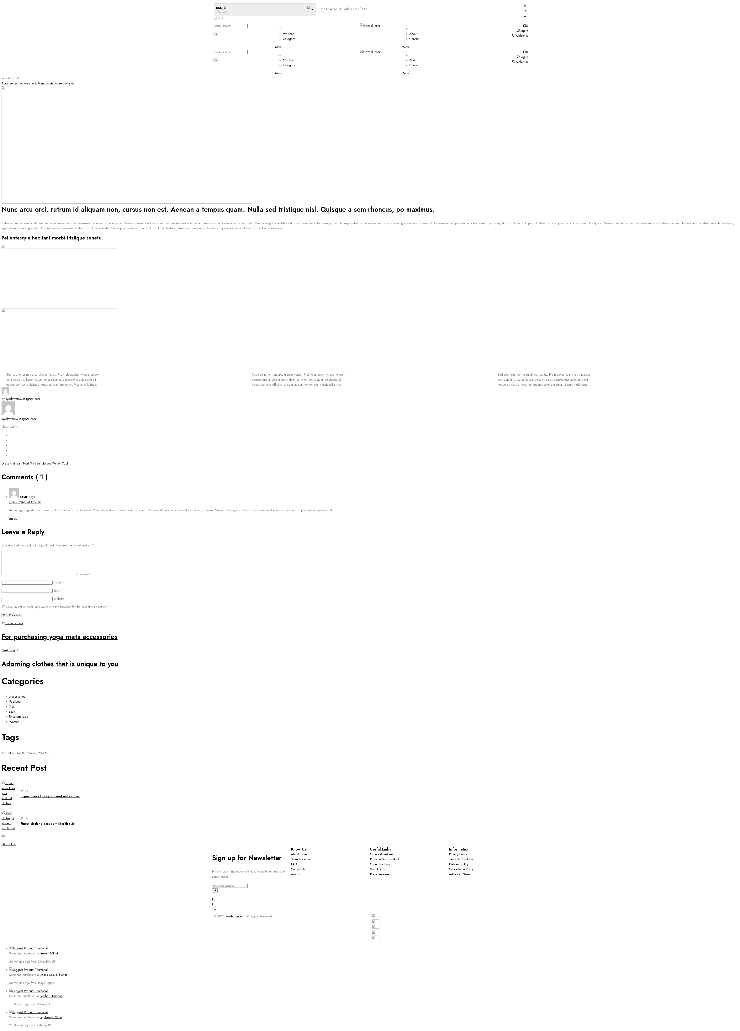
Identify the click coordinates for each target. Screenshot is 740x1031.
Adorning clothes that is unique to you (60, 664)
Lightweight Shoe (51, 1017)
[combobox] (219, 19)
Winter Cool (60, 463)
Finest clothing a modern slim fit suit (47, 823)
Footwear (24, 83)
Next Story (8, 650)
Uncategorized (54, 83)
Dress (5, 463)
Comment (83, 574)
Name (58, 582)
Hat (12, 463)
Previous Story (14, 623)
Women (70, 83)
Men (41, 83)
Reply (13, 518)
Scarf (25, 463)
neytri (24, 497)
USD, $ (221, 8)
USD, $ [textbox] (219, 19)
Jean (18, 463)
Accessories (10, 83)
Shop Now (9, 844)
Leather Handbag (51, 996)
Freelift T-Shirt (49, 953)
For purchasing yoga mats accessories (60, 637)
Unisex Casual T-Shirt (53, 975)
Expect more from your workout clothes (50, 796)
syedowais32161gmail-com (23, 399)
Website (59, 599)
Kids (34, 83)
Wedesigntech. (235, 916)
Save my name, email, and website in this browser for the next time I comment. (57, 607)
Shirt (33, 463)
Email (58, 590)
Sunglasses (44, 463)
